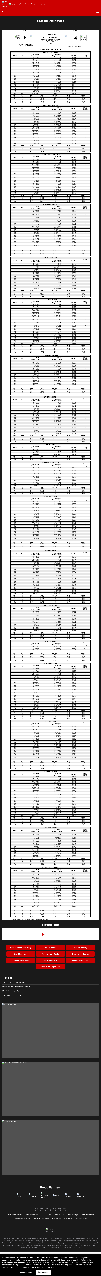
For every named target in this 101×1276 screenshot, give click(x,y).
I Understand (43, 1272)
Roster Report (50, 947)
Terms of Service (52, 1267)
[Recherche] (3, 11)
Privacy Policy (7, 1262)
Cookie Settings (62, 1262)
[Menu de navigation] (97, 11)
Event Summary (20, 954)
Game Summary (80, 947)
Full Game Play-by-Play (20, 960)
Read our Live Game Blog (20, 947)
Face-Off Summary (80, 960)
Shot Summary (50, 960)
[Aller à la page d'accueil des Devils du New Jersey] (5, 4)
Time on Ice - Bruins (80, 954)
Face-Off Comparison (50, 967)
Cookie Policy (22, 1262)
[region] (50, 1265)
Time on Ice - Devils (50, 954)
